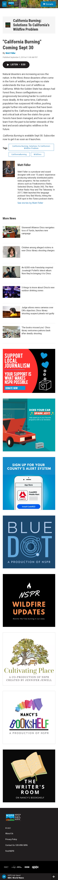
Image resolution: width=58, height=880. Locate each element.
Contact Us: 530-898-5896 (16, 845)
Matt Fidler (11, 53)
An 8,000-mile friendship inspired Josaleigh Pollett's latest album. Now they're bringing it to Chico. (37, 270)
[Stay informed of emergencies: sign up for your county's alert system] (29, 483)
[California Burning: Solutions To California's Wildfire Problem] (7, 24)
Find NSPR (9, 851)
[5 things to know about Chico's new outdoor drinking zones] (11, 292)
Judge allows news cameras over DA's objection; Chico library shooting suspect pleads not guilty (38, 310)
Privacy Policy (11, 839)
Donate (49, 4)
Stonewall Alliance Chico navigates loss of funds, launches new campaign (38, 230)
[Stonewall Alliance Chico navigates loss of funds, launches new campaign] (11, 232)
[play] (4, 876)
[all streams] (54, 876)
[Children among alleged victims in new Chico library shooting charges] (11, 252)
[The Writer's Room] (29, 776)
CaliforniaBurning (19, 154)
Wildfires (37, 154)
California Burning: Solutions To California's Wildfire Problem (31, 25)
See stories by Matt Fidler (30, 202)
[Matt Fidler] (9, 169)
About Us (9, 834)
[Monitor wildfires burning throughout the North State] (29, 600)
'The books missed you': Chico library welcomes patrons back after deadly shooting (36, 330)
